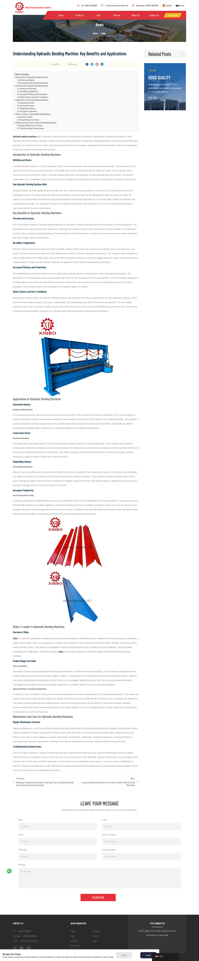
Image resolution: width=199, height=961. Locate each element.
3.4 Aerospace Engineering (27, 111)
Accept (148, 955)
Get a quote (173, 15)
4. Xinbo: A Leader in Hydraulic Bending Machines (32, 114)
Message (21, 864)
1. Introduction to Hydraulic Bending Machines (31, 77)
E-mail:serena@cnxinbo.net (116, 5)
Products (80, 15)
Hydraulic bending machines (25, 136)
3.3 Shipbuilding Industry (26, 108)
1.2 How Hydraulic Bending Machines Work (32, 82)
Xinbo (15, 638)
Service (116, 15)
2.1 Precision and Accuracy (27, 88)
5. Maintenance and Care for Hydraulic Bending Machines (35, 122)
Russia (181, 5)
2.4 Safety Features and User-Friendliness (32, 97)
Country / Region (109, 834)
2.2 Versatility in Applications (27, 91)
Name (20, 819)
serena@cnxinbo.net (28, 940)
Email (104, 819)
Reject (124, 955)
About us (135, 15)
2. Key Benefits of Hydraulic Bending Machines (31, 85)
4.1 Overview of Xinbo (24, 117)
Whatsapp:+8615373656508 (147, 5)
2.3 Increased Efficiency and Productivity (32, 94)
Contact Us (154, 15)
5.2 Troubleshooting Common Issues (30, 128)
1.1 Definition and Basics (26, 80)
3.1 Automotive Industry (25, 102)
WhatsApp (22, 849)
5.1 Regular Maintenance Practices (29, 125)
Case (98, 15)
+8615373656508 (24, 931)
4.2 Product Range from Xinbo (28, 119)
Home (60, 15)
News (95, 940)
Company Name (108, 849)
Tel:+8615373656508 (89, 5)
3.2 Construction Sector (25, 105)
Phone (20, 834)
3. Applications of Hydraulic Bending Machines (31, 100)
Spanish (168, 5)
